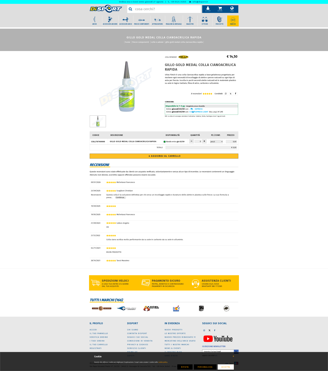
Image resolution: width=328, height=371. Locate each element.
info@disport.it (200, 2)
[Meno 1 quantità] (191, 141)
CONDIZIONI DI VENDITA (140, 341)
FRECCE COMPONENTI (141, 24)
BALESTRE (190, 24)
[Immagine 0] (98, 121)
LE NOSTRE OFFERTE (175, 333)
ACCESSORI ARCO (125, 24)
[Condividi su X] (231, 94)
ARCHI (94, 24)
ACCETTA (226, 367)
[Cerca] (130, 9)
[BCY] (176, 308)
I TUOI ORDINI (97, 341)
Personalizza (205, 367)
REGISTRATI (96, 348)
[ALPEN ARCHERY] (101, 308)
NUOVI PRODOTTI (174, 330)
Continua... (120, 197)
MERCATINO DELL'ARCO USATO (180, 341)
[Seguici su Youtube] (218, 338)
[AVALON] (126, 308)
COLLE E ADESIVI (157, 42)
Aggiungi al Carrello (165, 156)
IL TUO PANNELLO (99, 333)
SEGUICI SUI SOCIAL (137, 337)
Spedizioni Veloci (115, 280)
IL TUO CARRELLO (99, 345)
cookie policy (162, 362)
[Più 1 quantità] (204, 141)
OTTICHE (205, 24)
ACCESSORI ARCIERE (110, 24)
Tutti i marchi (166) (106, 300)
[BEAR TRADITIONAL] (226, 308)
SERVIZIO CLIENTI (136, 348)
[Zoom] (126, 86)
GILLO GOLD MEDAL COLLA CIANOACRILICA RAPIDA (184, 42)
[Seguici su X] (209, 330)
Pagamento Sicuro (166, 280)
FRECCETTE (219, 24)
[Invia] (236, 352)
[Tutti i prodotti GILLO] (183, 57)
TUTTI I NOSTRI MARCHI (177, 345)
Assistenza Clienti (216, 280)
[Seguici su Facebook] (215, 330)
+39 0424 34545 (178, 2)
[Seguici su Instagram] (204, 330)
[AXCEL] (151, 308)
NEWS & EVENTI (173, 348)
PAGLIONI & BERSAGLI (174, 24)
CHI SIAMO (132, 330)
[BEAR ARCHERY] (201, 308)
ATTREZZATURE (157, 24)
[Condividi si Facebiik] (235, 94)
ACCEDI (93, 330)
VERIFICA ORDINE (99, 337)
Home (127, 42)
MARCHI (233, 24)
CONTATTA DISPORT (137, 333)
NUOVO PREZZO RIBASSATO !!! (180, 337)
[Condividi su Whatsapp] (226, 94)
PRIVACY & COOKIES (137, 345)
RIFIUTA (185, 367)
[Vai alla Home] (108, 9)
